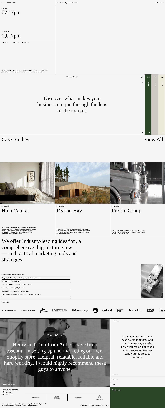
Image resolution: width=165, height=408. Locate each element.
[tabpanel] (55, 353)
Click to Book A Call (7, 394)
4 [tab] (89, 321)
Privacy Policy (104, 405)
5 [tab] (91, 321)
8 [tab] (96, 321)
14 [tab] (106, 321)
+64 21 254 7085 (6, 392)
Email (3, 391)
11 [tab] (101, 321)
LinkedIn (5, 42)
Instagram (16, 42)
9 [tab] (98, 321)
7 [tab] (94, 321)
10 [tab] (100, 321)
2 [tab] (86, 321)
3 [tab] (88, 321)
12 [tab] (103, 321)
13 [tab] (105, 321)
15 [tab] (108, 321)
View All (153, 139)
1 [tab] (84, 321)
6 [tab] (93, 321)
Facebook (26, 42)
